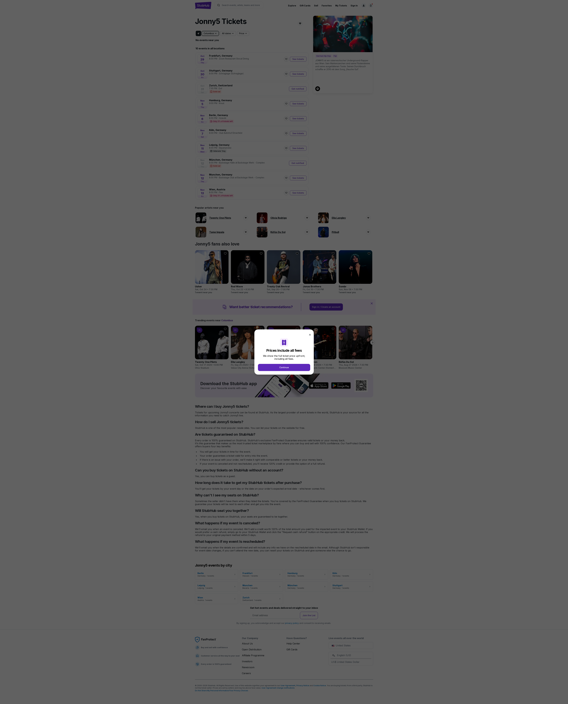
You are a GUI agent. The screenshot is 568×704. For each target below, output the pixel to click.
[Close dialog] (309, 334)
